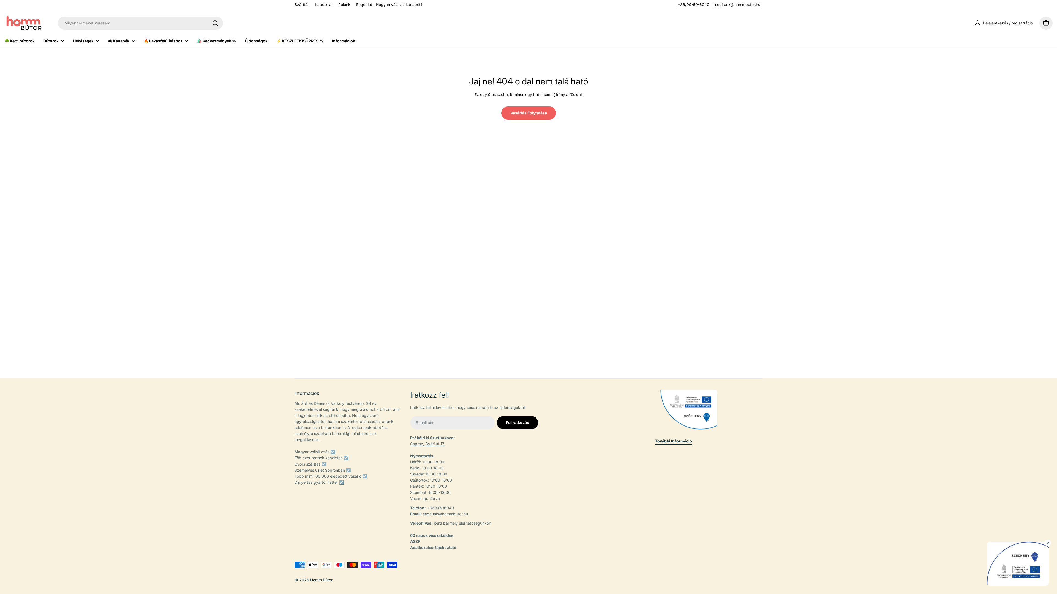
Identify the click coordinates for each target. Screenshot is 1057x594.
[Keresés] (215, 23)
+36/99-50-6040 (693, 4)
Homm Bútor (321, 580)
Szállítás (302, 4)
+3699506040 (440, 507)
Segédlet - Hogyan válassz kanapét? (389, 4)
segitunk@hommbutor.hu (737, 4)
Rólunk (344, 4)
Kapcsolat (324, 4)
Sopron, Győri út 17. (427, 443)
